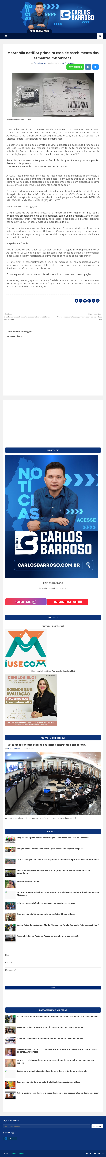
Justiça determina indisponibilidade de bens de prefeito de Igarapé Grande (52, 1071)
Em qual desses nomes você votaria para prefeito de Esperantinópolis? (50, 848)
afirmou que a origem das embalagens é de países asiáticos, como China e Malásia (53, 214)
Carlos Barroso (40, 63)
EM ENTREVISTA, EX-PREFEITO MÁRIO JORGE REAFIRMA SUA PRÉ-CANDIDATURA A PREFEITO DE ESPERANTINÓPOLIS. (58, 1050)
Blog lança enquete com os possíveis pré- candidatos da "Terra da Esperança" (53, 837)
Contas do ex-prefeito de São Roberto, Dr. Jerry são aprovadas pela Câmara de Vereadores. (53, 871)
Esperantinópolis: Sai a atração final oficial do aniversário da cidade (48, 1082)
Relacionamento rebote (28, 881)
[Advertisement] (53, 421)
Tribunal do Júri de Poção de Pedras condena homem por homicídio (48, 936)
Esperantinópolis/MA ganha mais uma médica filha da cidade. (46, 914)
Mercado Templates (19, 1153)
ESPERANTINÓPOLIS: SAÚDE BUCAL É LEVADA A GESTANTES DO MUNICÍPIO (50, 1027)
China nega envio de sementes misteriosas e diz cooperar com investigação (48, 274)
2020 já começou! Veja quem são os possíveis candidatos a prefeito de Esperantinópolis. (58, 859)
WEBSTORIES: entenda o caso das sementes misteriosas (37, 166)
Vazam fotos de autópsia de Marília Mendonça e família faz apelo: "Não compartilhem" (58, 925)
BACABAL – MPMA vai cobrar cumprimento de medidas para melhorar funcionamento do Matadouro (58, 893)
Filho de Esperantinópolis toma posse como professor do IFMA (46, 903)
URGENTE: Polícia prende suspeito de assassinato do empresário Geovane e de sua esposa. (55, 1061)
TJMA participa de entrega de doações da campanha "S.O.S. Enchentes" (50, 1038)
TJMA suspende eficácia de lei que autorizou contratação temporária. (45, 744)
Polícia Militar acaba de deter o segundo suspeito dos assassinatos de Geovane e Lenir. (58, 1093)
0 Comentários (69, 63)
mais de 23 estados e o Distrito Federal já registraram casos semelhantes (53, 137)
